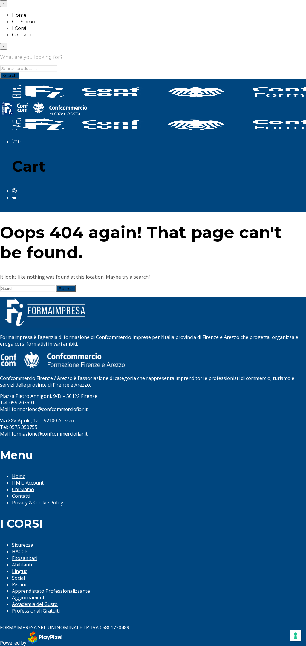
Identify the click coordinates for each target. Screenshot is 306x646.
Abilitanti (22, 564)
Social (18, 578)
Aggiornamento (30, 597)
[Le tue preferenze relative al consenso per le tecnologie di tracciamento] (295, 635)
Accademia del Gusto (35, 604)
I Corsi (19, 28)
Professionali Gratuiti (36, 610)
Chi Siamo (23, 22)
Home (19, 15)
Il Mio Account (28, 482)
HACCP (19, 551)
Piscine (19, 584)
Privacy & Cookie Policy (37, 502)
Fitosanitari (24, 558)
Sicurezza (22, 545)
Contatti (21, 35)
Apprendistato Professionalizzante (51, 591)
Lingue (19, 571)
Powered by (13, 642)
